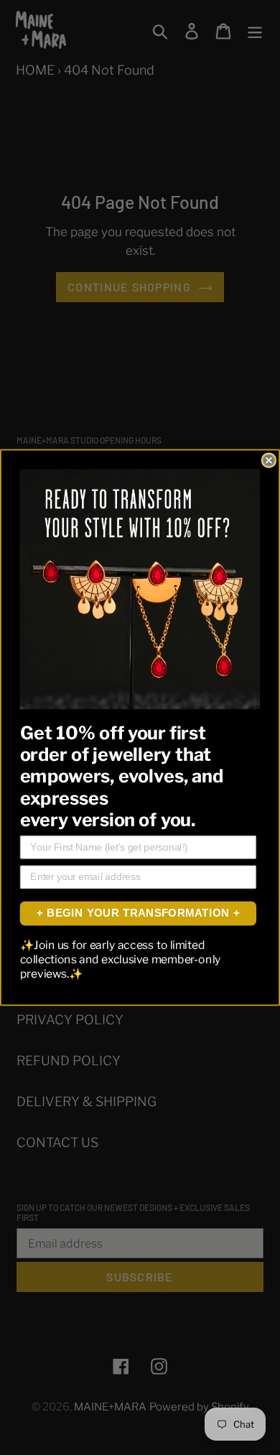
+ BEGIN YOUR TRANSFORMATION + (138, 913)
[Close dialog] (269, 460)
